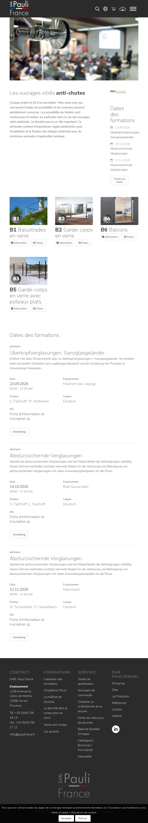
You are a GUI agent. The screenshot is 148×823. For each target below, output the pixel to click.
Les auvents (51, 732)
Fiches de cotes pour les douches (91, 720)
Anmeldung (19, 431)
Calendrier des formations (53, 681)
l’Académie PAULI (55, 690)
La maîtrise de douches (53, 699)
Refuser (82, 818)
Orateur (14, 396)
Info (12, 409)
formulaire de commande (86, 692)
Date (12, 379)
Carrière (117, 709)
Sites (115, 690)
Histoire (117, 716)
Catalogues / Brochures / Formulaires (86, 745)
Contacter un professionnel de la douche (90, 706)
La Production (120, 696)
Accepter (66, 818)
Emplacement (71, 379)
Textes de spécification (85, 681)
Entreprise (118, 683)
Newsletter (85, 756)
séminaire (15, 346)
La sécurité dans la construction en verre (55, 713)
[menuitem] (133, 8)
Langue (67, 396)
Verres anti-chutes (55, 725)
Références (119, 703)
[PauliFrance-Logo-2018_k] (24, 8)
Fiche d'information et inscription (27, 416)
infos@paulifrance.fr (22, 734)
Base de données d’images (89, 731)
